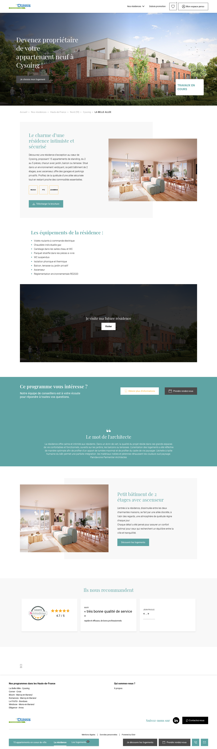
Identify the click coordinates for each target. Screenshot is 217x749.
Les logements (80, 742)
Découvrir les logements (133, 542)
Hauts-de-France (58, 112)
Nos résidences (38, 112)
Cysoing (87, 112)
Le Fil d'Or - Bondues (18, 701)
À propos (118, 688)
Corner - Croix (15, 691)
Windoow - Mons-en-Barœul (21, 704)
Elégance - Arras (16, 707)
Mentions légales (88, 735)
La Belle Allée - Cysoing (19, 688)
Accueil (23, 112)
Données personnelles (108, 735)
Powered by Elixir (128, 735)
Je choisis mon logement (32, 79)
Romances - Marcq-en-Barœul (22, 698)
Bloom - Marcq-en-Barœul (20, 695)
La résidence (60, 742)
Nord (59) (74, 112)
